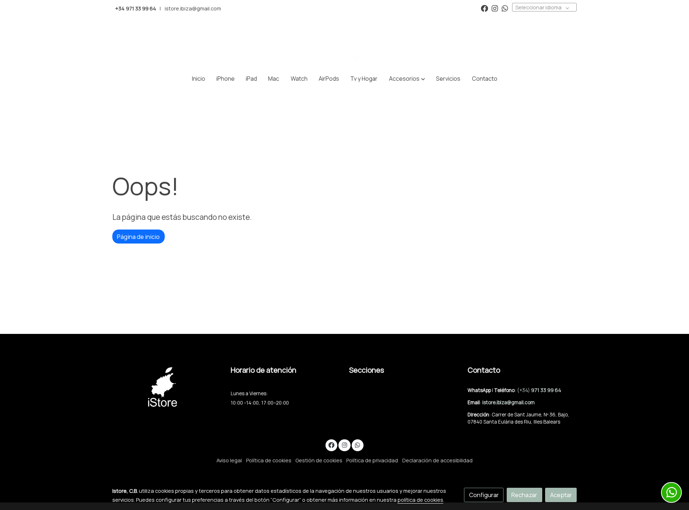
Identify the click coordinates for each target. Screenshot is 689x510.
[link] (344, 43)
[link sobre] (166, 387)
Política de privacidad (372, 460)
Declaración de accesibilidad (437, 460)
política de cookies (420, 499)
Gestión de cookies (318, 460)
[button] (407, 79)
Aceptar (561, 495)
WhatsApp (480, 390)
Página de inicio (138, 236)
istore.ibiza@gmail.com (193, 8)
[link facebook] (484, 7)
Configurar (484, 495)
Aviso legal (229, 460)
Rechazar (524, 495)
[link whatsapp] (505, 7)
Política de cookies (268, 460)
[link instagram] (495, 7)
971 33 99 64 (546, 390)
